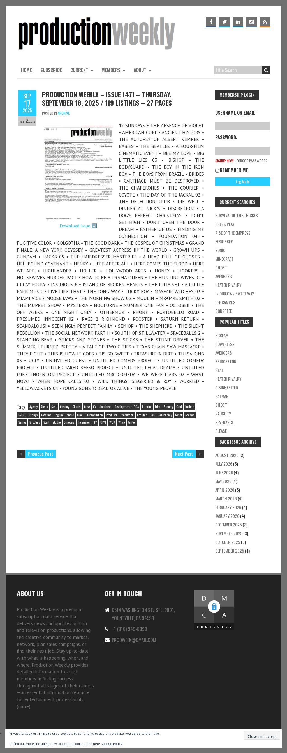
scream (221, 335)
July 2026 (223, 464)
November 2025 (228, 533)
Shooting (34, 422)
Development (122, 407)
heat (219, 370)
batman (221, 396)
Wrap (121, 422)
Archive (64, 113)
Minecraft (224, 259)
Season (189, 415)
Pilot (79, 415)
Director (147, 407)
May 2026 (223, 481)
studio (57, 422)
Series (22, 422)
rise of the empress (233, 233)
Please (221, 431)
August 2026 (227, 455)
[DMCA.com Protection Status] (214, 592)
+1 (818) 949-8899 (129, 628)
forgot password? (252, 160)
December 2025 (228, 524)
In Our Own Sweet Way (234, 293)
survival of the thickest (237, 215)
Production (127, 415)
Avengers (223, 276)
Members (111, 70)
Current (79, 70)
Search (266, 70)
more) (24, 706)
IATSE (21, 415)
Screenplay (165, 415)
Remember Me (234, 170)
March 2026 (226, 498)
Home (26, 70)
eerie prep (224, 241)
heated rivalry (228, 285)
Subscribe (51, 70)
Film (157, 407)
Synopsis (69, 422)
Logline (59, 415)
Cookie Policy (112, 744)
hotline (189, 407)
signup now (224, 160)
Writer (132, 422)
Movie (70, 415)
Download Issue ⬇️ (78, 225)
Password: (226, 137)
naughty (223, 413)
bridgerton (225, 361)
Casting (64, 407)
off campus (225, 302)
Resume (142, 415)
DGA (136, 407)
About (140, 70)
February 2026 (228, 507)
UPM (103, 422)
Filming (168, 407)
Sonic (220, 250)
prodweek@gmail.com (134, 639)
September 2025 (229, 551)
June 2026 (224, 472)
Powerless (225, 344)
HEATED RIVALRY (228, 379)
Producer (111, 415)
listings (33, 415)
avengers (223, 353)
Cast (54, 407)
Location (46, 415)
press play (224, 224)
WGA (112, 422)
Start (46, 422)
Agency (33, 407)
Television (84, 422)
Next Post (184, 453)
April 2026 (224, 490)
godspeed (223, 311)
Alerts (44, 407)
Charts (77, 407)
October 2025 (227, 542)
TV (95, 422)
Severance (224, 422)
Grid (179, 407)
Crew (87, 407)
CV (94, 407)
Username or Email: (236, 112)
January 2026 (227, 516)
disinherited (226, 387)
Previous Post (40, 453)
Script (178, 415)
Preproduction (94, 415)
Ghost (221, 267)
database (105, 407)
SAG (153, 415)
